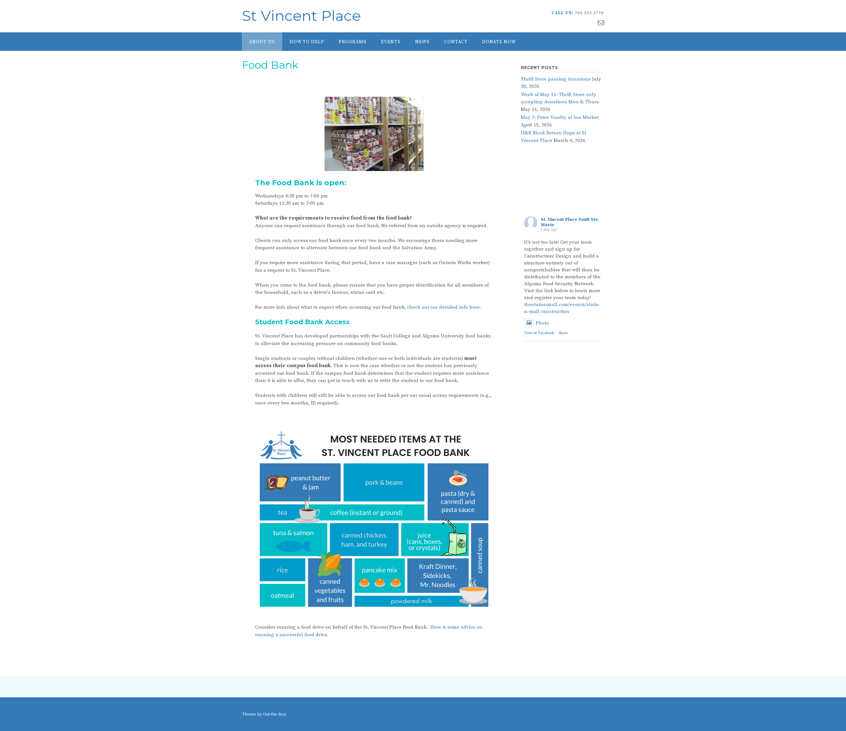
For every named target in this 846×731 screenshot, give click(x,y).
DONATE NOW (499, 42)
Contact (456, 42)
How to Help (306, 42)
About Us (262, 42)
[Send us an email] (601, 23)
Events (391, 42)
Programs (352, 42)
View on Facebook (539, 333)
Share (563, 333)
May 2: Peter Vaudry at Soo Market (559, 117)
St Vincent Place (301, 15)
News (422, 42)
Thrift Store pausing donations (556, 79)
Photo (542, 323)
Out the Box (274, 714)
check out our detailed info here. (444, 307)
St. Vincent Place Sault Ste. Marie (570, 222)
